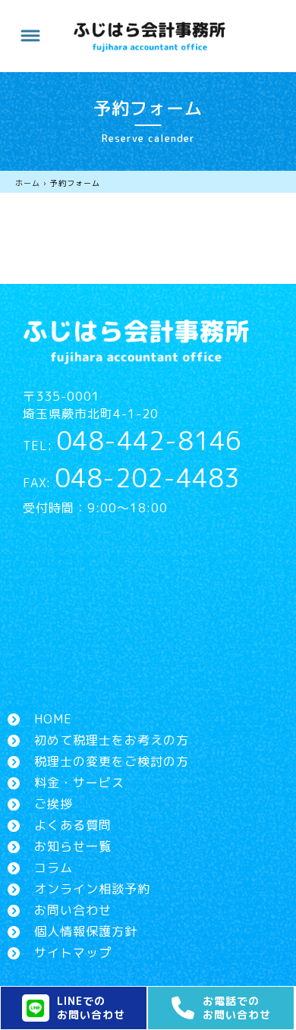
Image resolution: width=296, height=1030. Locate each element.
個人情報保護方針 (85, 931)
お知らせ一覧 (73, 846)
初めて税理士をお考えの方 (111, 740)
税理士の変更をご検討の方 (111, 761)
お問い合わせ (73, 910)
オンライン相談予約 (92, 888)
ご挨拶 (53, 803)
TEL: (132, 445)
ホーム (27, 183)
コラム (53, 867)
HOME (53, 718)
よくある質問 (73, 825)
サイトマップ (73, 952)
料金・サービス (79, 782)
